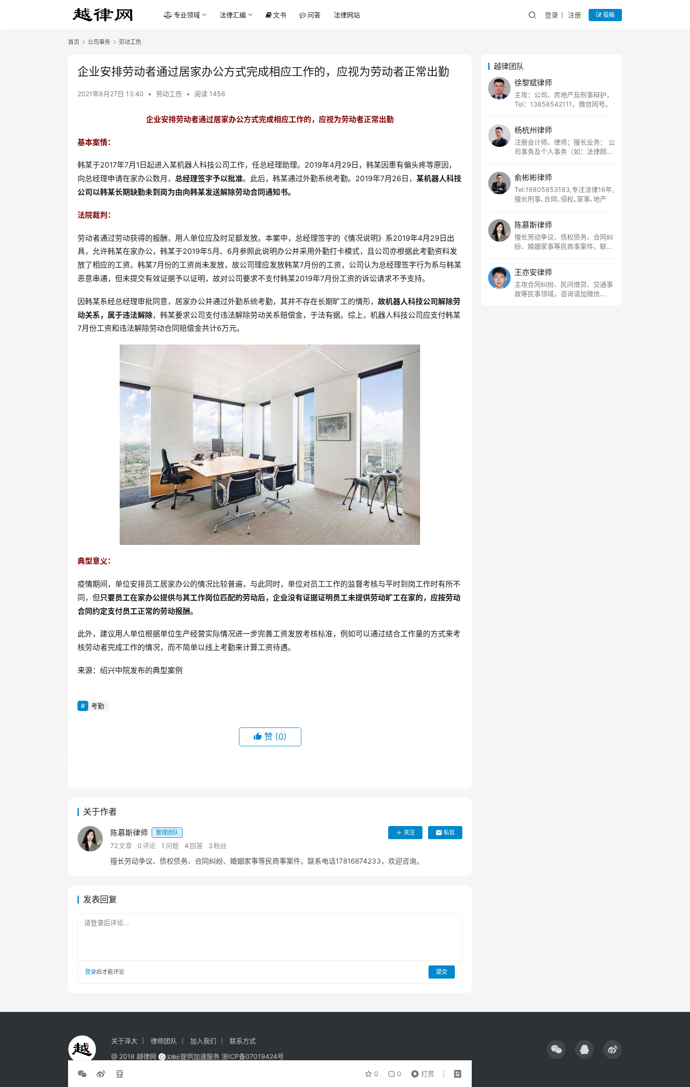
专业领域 (187, 15)
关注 (409, 832)
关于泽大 (124, 1041)
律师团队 (164, 1041)
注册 (574, 15)
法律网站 (347, 15)
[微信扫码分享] (84, 1073)
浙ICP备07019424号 (253, 1056)
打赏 (420, 1071)
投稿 (608, 14)
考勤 (97, 706)
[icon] (556, 1049)
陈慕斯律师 (144, 832)
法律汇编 (233, 15)
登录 (551, 15)
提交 (441, 971)
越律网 (146, 1056)
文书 (279, 15)
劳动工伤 (169, 94)
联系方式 (243, 1041)
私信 (449, 832)
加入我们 (203, 1041)
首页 (73, 42)
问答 (314, 15)
